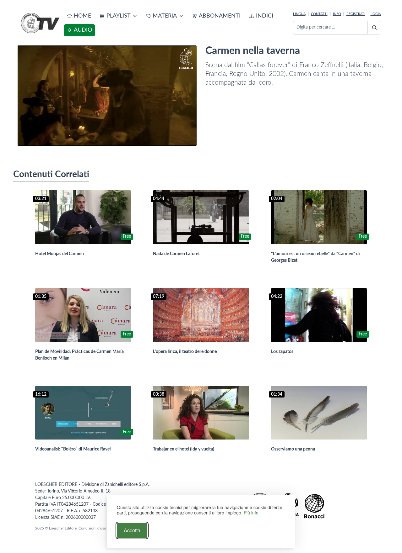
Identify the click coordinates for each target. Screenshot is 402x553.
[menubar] (177, 23)
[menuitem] (79, 16)
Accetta (132, 530)
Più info (251, 512)
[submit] (374, 27)
